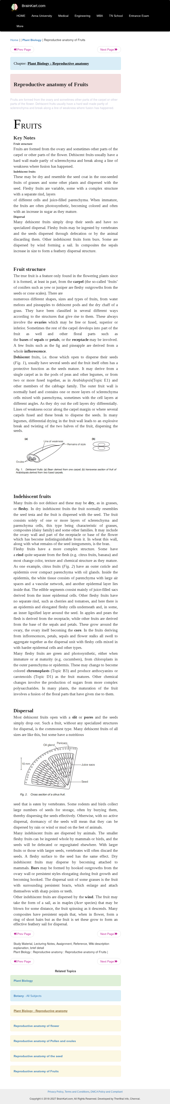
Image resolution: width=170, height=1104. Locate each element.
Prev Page (23, 49)
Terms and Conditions (77, 1091)
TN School (116, 15)
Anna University (42, 15)
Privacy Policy (55, 1091)
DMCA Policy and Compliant (107, 1091)
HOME (21, 15)
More (20, 26)
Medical (63, 15)
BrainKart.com (33, 6)
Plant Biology (31, 40)
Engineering (82, 15)
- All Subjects (27, 995)
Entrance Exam (139, 15)
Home (14, 40)
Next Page (107, 49)
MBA (100, 15)
